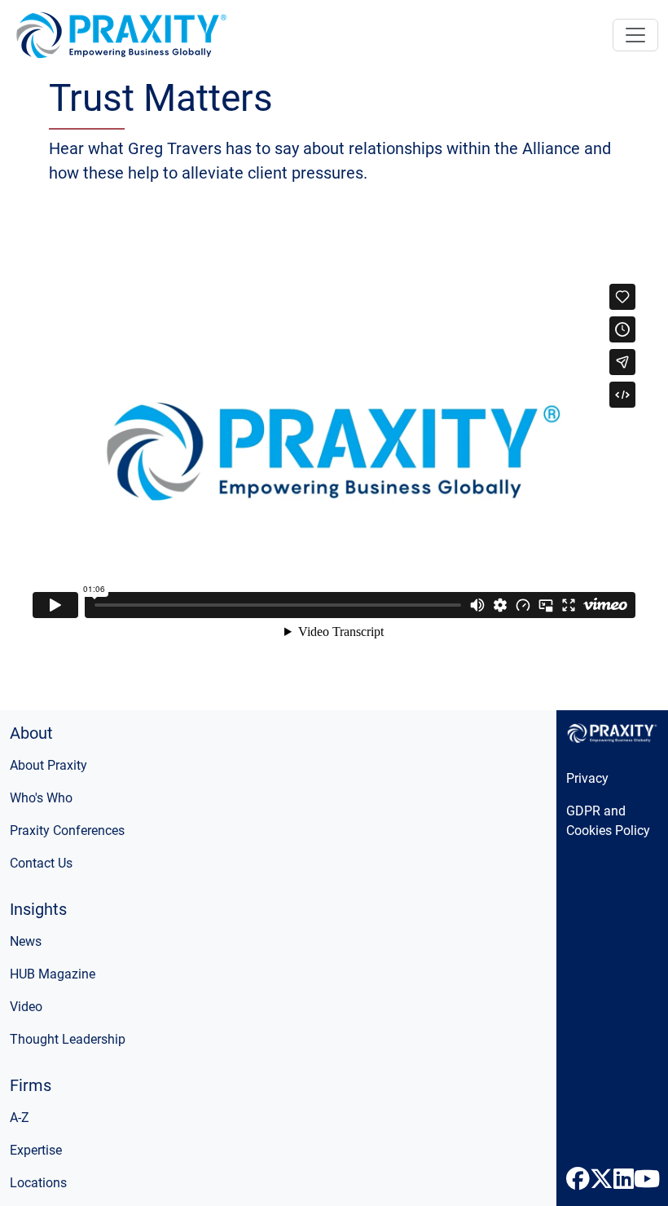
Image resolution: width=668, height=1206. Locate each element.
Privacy (587, 778)
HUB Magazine (52, 974)
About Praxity (48, 765)
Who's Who (41, 798)
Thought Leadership (67, 1039)
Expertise (36, 1150)
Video (26, 1006)
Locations (38, 1183)
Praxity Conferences (67, 830)
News (26, 941)
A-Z (19, 1117)
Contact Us (41, 863)
